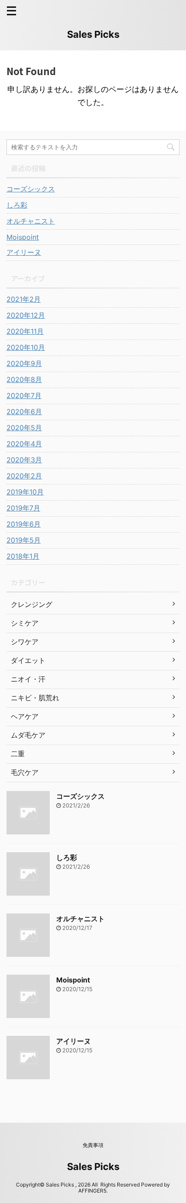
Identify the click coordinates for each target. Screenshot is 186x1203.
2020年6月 (24, 411)
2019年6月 (23, 524)
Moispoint (22, 237)
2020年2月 (24, 475)
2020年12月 (25, 315)
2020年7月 (24, 395)
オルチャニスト (30, 221)
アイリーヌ (23, 252)
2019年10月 (25, 492)
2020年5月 (24, 427)
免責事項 (93, 1145)
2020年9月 (24, 363)
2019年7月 (23, 508)
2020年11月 (25, 331)
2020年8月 (24, 379)
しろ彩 (16, 205)
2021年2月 (23, 299)
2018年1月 (22, 556)
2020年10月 (25, 347)
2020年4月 (24, 443)
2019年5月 (23, 540)
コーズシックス (30, 189)
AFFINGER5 (92, 1190)
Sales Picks (93, 34)
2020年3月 (24, 459)
